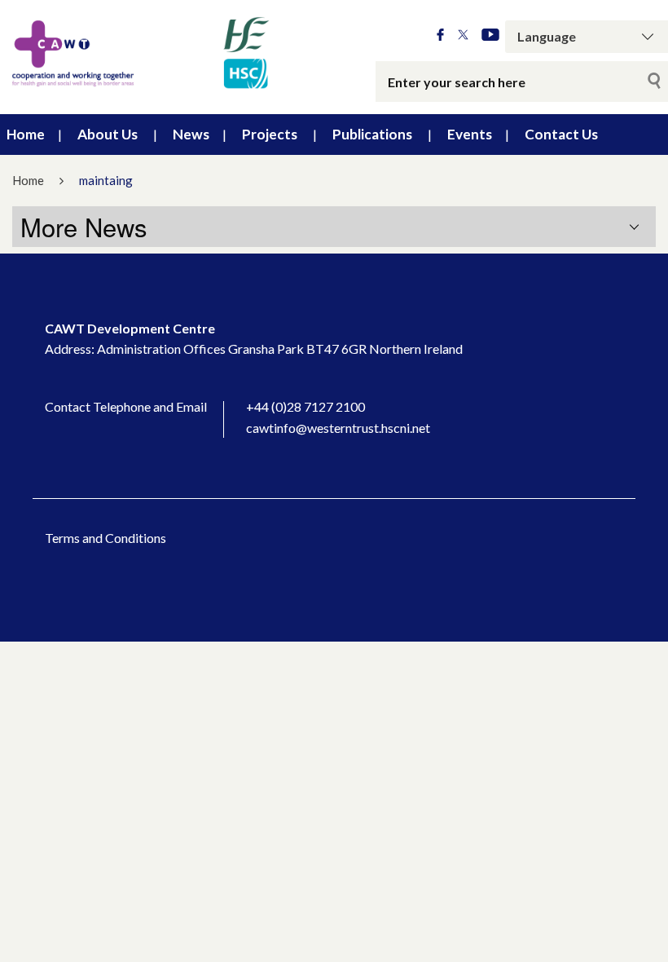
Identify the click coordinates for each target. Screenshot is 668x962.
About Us (107, 134)
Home (26, 134)
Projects (269, 134)
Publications (372, 134)
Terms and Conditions (105, 537)
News (191, 134)
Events (469, 134)
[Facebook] (440, 35)
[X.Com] (463, 35)
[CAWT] (139, 53)
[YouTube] (490, 35)
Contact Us (561, 134)
